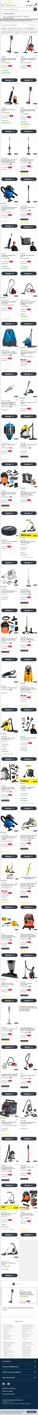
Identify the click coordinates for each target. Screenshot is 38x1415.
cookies (19, 1412)
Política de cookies (7, 1391)
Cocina (4, 1333)
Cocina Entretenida (7, 1334)
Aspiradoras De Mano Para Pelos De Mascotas (28, 1344)
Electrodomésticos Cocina (8, 1350)
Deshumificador (6, 1337)
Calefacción (5, 1332)
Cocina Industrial (6, 1336)
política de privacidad (10, 1412)
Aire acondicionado (7, 1328)
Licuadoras (24, 1338)
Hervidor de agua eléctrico (27, 1333)
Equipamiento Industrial (8, 1352)
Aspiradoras (26, 16)
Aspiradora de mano (26, 1349)
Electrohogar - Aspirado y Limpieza (14, 16)
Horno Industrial (25, 1334)
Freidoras (24, 1332)
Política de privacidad (8, 1394)
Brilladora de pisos (7, 1345)
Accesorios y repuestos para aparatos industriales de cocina (9, 1326)
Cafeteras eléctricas (7, 1330)
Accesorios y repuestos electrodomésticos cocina (9, 1356)
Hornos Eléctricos (25, 1336)
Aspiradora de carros (26, 1348)
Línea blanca (5, 1353)
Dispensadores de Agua (8, 1338)
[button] (19, 10)
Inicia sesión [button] (29, 5)
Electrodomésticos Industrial (28, 1326)
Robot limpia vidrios (7, 1346)
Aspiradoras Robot (26, 1353)
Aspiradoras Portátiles (26, 1352)
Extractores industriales (27, 1330)
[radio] (2, 75)
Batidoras (5, 1329)
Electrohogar (6, 1348)
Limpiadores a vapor (26, 1356)
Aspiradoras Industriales (27, 1350)
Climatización (6, 1349)
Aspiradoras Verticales (26, 1354)
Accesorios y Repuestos (26, 1346)
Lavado (23, 1337)
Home (4, 16)
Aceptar (31, 1412)
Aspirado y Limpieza (7, 1344)
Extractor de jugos (25, 1329)
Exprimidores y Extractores (27, 1328)
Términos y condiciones (8, 1388)
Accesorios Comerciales (8, 1354)
